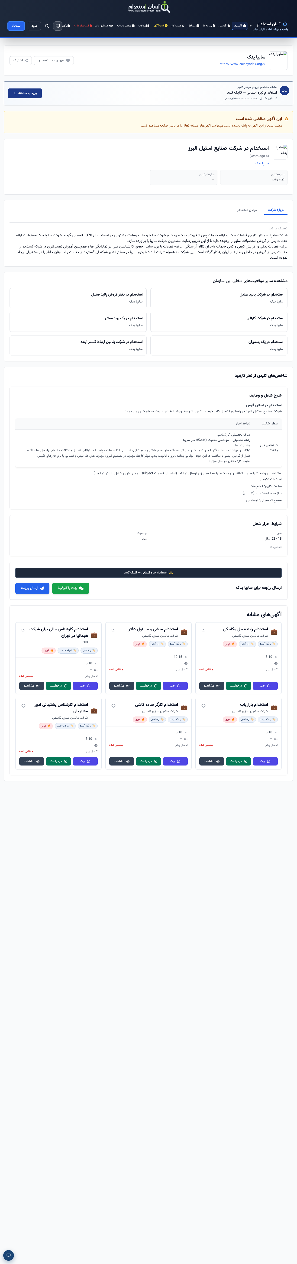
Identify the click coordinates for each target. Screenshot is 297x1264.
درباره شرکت (276, 210)
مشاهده (209, 685)
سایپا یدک (262, 163)
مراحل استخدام (247, 210)
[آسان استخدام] (148, 7)
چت (262, 685)
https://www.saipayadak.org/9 (242, 64)
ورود (34, 26)
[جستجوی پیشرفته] (47, 26)
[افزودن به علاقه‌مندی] (203, 630)
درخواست (236, 685)
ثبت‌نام (16, 26)
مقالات (142, 26)
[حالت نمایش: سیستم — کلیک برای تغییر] (57, 26)
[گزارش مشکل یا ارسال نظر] (8, 1255)
